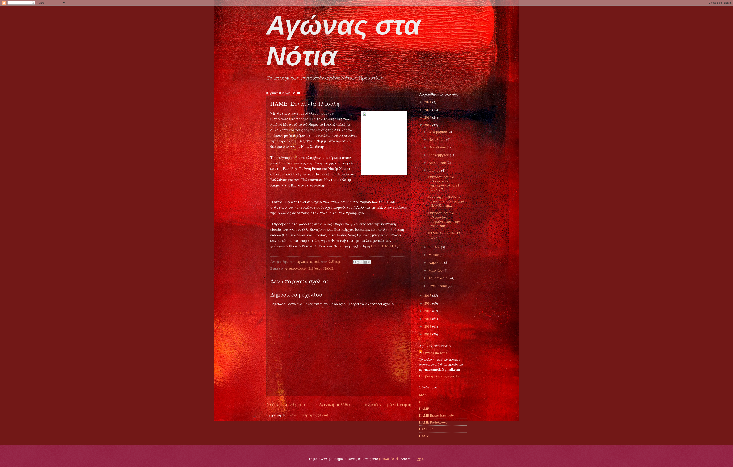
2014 (428, 318)
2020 (428, 109)
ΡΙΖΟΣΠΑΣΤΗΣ (384, 246)
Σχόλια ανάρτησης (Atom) (307, 415)
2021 (428, 102)
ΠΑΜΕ (328, 268)
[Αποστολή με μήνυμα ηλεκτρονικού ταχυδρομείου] (354, 262)
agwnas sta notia (435, 352)
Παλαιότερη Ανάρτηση (386, 404)
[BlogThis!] (358, 262)
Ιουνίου (435, 247)
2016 (428, 303)
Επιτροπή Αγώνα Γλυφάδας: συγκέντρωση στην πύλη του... (444, 219)
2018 (428, 125)
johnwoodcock (389, 458)
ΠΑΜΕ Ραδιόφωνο (433, 422)
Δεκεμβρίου (438, 131)
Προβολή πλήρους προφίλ (439, 376)
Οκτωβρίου (438, 147)
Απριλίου (436, 262)
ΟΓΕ (422, 401)
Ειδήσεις (314, 268)
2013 (428, 326)
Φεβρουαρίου (439, 278)
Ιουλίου (435, 170)
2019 (428, 117)
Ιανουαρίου (438, 285)
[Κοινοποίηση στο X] (362, 262)
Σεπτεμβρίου (439, 155)
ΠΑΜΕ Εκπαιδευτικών (436, 415)
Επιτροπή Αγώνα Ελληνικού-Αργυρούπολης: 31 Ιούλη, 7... (443, 183)
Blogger (417, 458)
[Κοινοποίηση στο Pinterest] (369, 262)
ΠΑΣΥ (424, 436)
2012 (428, 334)
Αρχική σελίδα (334, 404)
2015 (428, 311)
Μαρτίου (436, 270)
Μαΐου (434, 254)
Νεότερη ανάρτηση (287, 404)
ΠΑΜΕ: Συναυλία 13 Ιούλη (444, 235)
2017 (428, 295)
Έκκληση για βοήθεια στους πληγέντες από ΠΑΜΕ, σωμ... (446, 201)
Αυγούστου (438, 162)
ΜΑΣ (423, 394)
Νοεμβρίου (437, 139)
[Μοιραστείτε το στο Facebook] (365, 262)
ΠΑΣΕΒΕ (426, 429)
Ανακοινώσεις (296, 268)
